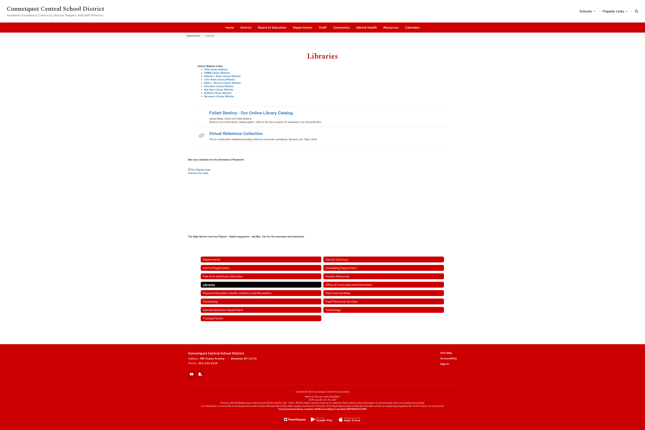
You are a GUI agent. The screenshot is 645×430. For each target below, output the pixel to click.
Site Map (446, 352)
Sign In (444, 364)
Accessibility (448, 358)
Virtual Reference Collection (236, 133)
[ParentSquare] (295, 419)
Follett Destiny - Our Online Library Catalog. (251, 113)
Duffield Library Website (218, 93)
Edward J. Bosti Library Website (222, 76)
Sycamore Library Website (219, 96)
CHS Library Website (216, 69)
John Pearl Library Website (219, 79)
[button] (587, 11)
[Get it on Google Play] (321, 419)
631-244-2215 (208, 363)
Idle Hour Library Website (218, 89)
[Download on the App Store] (349, 419)
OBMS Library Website (217, 72)
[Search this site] (636, 11)
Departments (193, 35)
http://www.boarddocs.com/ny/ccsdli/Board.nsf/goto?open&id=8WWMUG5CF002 (322, 409)
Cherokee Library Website (219, 86)
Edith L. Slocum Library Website (222, 82)
